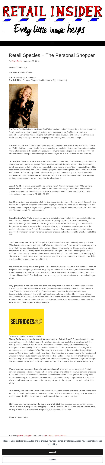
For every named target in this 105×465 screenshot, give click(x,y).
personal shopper (25, 435)
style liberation (60, 435)
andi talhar (47, 435)
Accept (52, 452)
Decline (52, 459)
